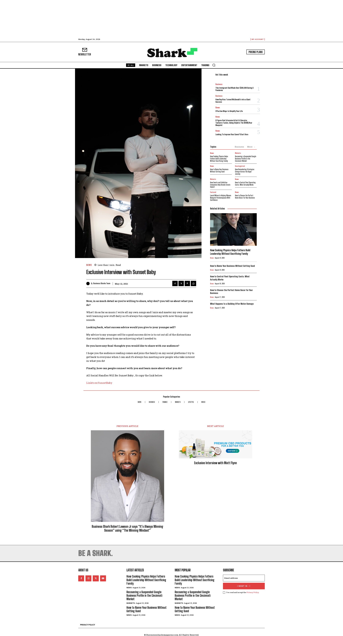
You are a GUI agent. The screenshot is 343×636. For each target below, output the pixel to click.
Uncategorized (240, 166)
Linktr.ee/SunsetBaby (99, 382)
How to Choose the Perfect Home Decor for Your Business (245, 196)
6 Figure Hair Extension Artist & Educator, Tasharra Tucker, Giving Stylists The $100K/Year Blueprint (233, 122)
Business (218, 84)
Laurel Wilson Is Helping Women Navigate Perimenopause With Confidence (220, 197)
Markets (238, 153)
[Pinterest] (187, 283)
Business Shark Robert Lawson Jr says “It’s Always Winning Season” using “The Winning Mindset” (127, 528)
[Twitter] (181, 283)
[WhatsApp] (193, 283)
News (89, 265)
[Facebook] (175, 283)
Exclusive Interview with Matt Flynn (215, 463)
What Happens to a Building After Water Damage (232, 303)
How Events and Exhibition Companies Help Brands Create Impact (220, 184)
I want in (242, 586)
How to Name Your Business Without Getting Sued (219, 170)
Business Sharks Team (101, 283)
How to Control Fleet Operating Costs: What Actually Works (245, 183)
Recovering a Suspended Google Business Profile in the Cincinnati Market (245, 158)
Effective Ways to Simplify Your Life (229, 111)
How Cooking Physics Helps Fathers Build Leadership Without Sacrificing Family (219, 158)
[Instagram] (88, 578)
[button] (214, 65)
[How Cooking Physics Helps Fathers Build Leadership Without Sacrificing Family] (233, 229)
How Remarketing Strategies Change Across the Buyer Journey (244, 171)
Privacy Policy (253, 592)
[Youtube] (103, 578)
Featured (213, 192)
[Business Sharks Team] (88, 283)
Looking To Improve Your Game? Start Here (231, 134)
